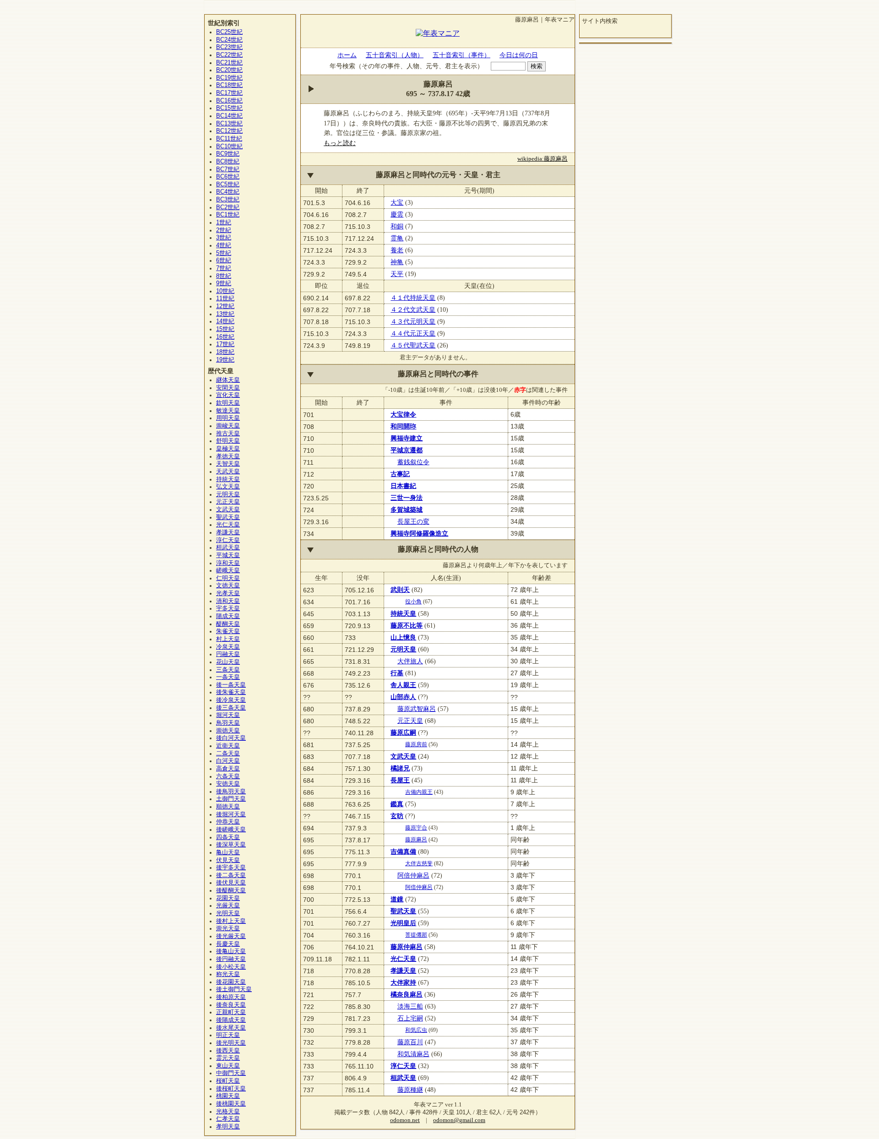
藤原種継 (410, 1089)
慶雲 (397, 214)
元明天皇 (403, 649)
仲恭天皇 (228, 822)
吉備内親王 (419, 792)
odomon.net (405, 1120)
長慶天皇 (228, 944)
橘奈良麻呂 (407, 994)
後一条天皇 (231, 685)
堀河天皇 (228, 715)
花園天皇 (228, 898)
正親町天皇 (231, 1012)
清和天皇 (228, 601)
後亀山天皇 (231, 951)
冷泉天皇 (228, 647)
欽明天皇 (228, 403)
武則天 (400, 589)
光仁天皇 (403, 958)
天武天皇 (228, 471)
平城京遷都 (407, 450)
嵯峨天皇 (228, 570)
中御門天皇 (231, 1073)
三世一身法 (407, 497)
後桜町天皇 (231, 1088)
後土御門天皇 (234, 989)
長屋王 (400, 780)
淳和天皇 (228, 563)
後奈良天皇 (231, 1005)
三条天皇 (228, 670)
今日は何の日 (518, 55)
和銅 (397, 226)
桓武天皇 (403, 1077)
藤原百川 (410, 1042)
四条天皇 (228, 837)
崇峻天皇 (228, 426)
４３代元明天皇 (413, 321)
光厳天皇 (228, 905)
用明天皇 (228, 418)
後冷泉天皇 (231, 700)
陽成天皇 (228, 616)
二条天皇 (228, 753)
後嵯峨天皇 (231, 829)
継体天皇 (228, 380)
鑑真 (397, 804)
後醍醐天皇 (231, 890)
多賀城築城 (407, 509)
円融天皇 (228, 654)
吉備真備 (403, 851)
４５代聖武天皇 (413, 345)
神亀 (397, 262)
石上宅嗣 (410, 1018)
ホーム (347, 55)
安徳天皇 (228, 784)
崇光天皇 (228, 928)
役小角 (413, 601)
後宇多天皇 (231, 867)
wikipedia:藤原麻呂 (542, 159)
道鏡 (397, 899)
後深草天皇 (231, 844)
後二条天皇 (231, 875)
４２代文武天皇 (413, 309)
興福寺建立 (407, 438)
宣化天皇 (228, 395)
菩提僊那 (416, 935)
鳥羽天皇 (228, 723)
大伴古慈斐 (419, 863)
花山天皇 (228, 662)
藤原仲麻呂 (407, 946)
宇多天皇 (228, 608)
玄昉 (397, 815)
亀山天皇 (228, 852)
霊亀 (397, 238)
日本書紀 (403, 485)
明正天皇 (228, 1035)
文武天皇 (403, 756)
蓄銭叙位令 (413, 462)
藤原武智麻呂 (416, 708)
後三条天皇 (231, 708)
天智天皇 (228, 464)
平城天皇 (228, 555)
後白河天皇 (231, 738)
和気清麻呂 (413, 1054)
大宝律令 (403, 414)
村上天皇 (228, 639)
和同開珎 (403, 426)
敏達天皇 (228, 410)
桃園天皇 (228, 1096)
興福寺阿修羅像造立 (419, 533)
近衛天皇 (228, 746)
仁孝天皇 (228, 1119)
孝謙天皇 (403, 970)
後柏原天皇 (231, 997)
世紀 (229, 32)
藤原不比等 (407, 625)
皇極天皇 (228, 448)
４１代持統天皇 (413, 297)
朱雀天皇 (228, 631)
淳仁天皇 (403, 1065)
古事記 (400, 473)
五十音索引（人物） (394, 55)
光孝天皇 (228, 593)
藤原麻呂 (416, 839)
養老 (397, 250)
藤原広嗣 (403, 732)
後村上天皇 (231, 921)
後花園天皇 (231, 982)
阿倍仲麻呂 (413, 875)
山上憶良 (403, 637)
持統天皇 (403, 613)
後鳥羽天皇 (231, 791)
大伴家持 (403, 982)
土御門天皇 (231, 799)
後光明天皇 (231, 1043)
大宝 (397, 202)
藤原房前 (416, 744)
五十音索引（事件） (461, 55)
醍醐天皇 (228, 624)
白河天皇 (228, 761)
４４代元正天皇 (413, 333)
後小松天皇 (231, 967)
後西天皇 (228, 1050)
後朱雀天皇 (231, 692)
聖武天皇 (403, 911)
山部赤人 (403, 696)
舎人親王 (403, 685)
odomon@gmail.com (459, 1120)
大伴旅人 (410, 661)
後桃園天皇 (231, 1104)
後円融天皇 (231, 959)
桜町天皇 (228, 1081)
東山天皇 (228, 1066)
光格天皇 (228, 1111)
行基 (397, 673)
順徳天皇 (228, 806)
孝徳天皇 (228, 456)
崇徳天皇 (228, 730)
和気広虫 (416, 1030)
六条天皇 (228, 776)
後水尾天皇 (231, 1028)
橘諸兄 (400, 768)
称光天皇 (228, 974)
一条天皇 (228, 677)
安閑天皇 (228, 388)
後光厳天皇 (231, 936)
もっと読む (340, 142)
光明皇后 (403, 923)
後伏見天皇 (231, 882)
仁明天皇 (228, 578)
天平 (397, 273)
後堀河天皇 (231, 814)
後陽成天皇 (231, 1020)
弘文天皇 (228, 486)
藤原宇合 (416, 827)
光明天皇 (228, 913)
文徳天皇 (228, 585)
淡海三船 (410, 1006)
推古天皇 (228, 433)
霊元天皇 (228, 1058)
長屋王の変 (413, 521)
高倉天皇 (228, 768)
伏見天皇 (228, 860)
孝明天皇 (228, 1126)
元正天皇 (410, 720)
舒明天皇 (228, 441)
